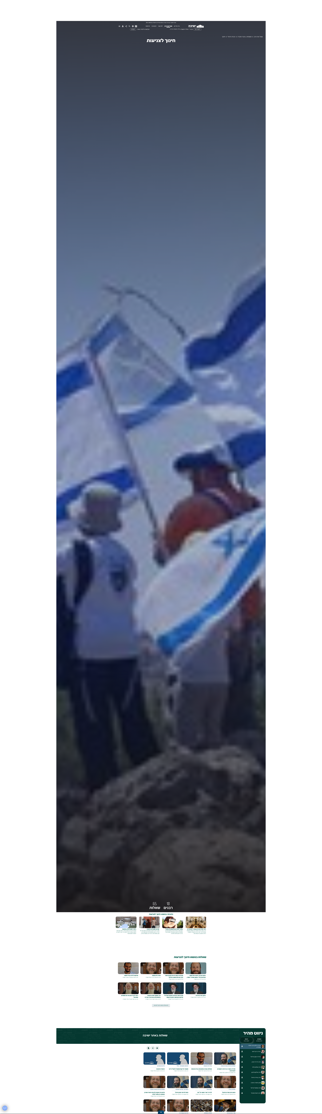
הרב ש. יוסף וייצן (157, 999)
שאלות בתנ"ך (232, 1089)
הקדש (133, 29)
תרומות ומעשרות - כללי (182, 1066)
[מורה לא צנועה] (150, 971)
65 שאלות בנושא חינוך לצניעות (161, 1005)
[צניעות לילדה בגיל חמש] (128, 971)
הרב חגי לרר (203, 979)
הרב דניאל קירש (134, 977)
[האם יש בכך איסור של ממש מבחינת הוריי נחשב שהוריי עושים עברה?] (195, 972)
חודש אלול (209, 1089)
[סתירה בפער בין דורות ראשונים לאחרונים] (225, 1064)
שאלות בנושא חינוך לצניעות (190, 957)
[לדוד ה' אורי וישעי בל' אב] (201, 1087)
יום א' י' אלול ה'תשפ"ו (187, 29)
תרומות (148, 26)
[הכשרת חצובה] (154, 1063)
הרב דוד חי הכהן (202, 997)
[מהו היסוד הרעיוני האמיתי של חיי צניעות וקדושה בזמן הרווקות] (173, 992)
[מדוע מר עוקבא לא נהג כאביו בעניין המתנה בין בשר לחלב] (154, 1087)
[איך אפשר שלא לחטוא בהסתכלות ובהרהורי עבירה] (150, 992)
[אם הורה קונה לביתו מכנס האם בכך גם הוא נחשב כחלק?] (173, 972)
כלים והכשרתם (161, 1066)
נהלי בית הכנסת (208, 1066)
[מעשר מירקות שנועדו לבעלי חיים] (178, 1063)
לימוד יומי (197, 29)
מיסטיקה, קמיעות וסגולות (182, 1089)
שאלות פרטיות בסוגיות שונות (228, 1066)
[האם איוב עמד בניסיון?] (225, 1087)
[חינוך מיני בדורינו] (195, 991)
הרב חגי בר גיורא (184, 1071)
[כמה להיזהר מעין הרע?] (178, 1087)
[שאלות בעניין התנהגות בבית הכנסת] (201, 1063)
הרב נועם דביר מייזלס (230, 1072)
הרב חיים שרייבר (179, 979)
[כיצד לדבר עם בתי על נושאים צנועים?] (128, 992)
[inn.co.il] (136, 26)
